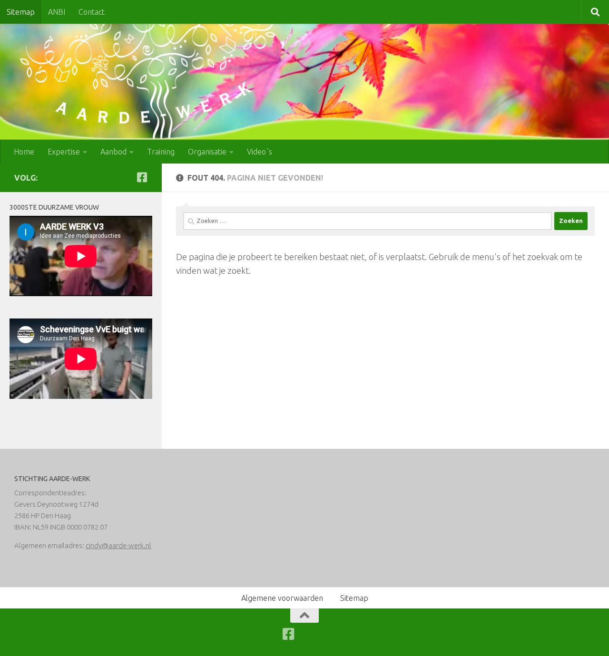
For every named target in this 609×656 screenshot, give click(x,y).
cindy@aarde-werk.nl (118, 545)
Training (161, 151)
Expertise (64, 151)
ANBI (56, 12)
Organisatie (207, 151)
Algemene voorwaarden (282, 598)
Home (24, 151)
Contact (92, 12)
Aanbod (113, 151)
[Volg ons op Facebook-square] (141, 177)
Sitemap (21, 12)
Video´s (259, 151)
